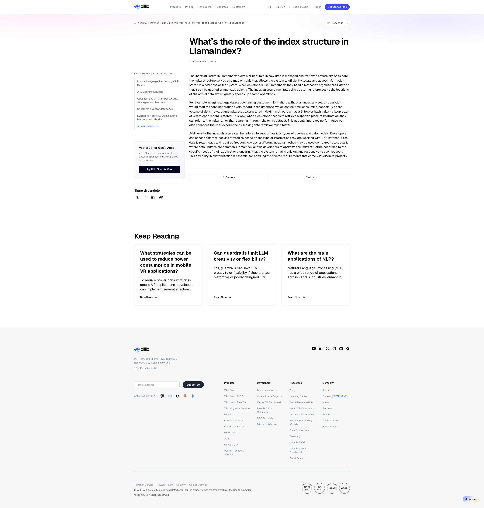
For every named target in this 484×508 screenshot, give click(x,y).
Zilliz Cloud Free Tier (235, 402)
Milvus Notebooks (267, 424)
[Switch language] (269, 7)
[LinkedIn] (321, 348)
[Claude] (185, 396)
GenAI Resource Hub (301, 402)
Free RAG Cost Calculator (265, 410)
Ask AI (472, 499)
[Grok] (177, 396)
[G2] (348, 348)
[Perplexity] (170, 396)
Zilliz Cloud (230, 390)
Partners (327, 408)
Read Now (146, 297)
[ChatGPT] (162, 396)
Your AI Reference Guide (153, 23)
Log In (317, 6)
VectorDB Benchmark (269, 402)
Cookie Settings (198, 484)
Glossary (295, 436)
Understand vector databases (155, 109)
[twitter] (137, 197)
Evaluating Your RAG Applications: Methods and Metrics (157, 117)
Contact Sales (331, 420)
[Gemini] (193, 396)
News (326, 402)
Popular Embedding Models (301, 422)
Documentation (265, 390)
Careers (327, 396)
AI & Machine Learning (150, 91)
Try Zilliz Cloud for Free (159, 169)
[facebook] (145, 197)
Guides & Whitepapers (302, 414)
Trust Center (297, 458)
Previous (230, 177)
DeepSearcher (232, 420)
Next (308, 177)
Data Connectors (299, 430)
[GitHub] (334, 348)
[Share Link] (161, 197)
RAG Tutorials (265, 418)
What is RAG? (297, 442)
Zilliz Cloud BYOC (233, 396)
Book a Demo (300, 6)
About (326, 390)
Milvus (227, 414)
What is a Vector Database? (299, 450)
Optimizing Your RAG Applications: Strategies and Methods (157, 100)
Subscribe (193, 384)
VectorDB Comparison (302, 408)
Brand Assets (330, 426)
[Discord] (341, 348)
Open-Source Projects (269, 396)
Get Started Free (337, 6)
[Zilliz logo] (141, 7)
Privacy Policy (165, 484)
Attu (226, 438)
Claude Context (232, 426)
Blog (292, 390)
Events (326, 414)
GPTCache (230, 432)
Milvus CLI (229, 444)
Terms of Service (143, 484)
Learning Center (298, 396)
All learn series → (147, 126)
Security (181, 484)
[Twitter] (327, 348)
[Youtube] (314, 348)
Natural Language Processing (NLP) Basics (158, 83)
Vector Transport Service (234, 452)
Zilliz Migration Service (237, 408)
